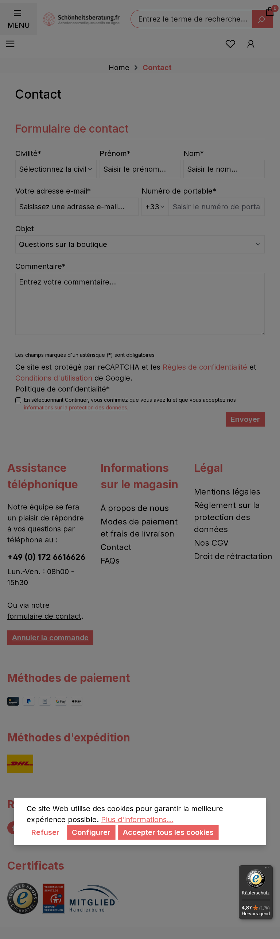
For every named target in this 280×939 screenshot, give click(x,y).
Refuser (45, 832)
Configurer (91, 832)
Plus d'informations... (137, 819)
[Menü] (266, 869)
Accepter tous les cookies (168, 832)
